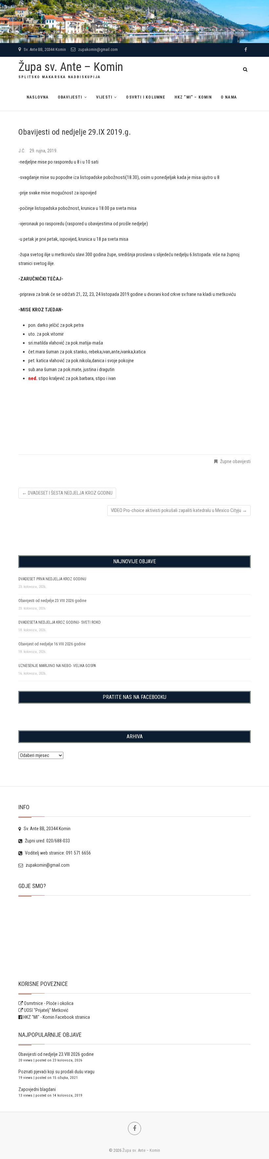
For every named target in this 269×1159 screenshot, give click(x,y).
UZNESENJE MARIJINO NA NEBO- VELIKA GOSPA (57, 665)
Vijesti (104, 97)
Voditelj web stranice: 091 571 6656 (57, 853)
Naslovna (38, 97)
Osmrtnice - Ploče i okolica (48, 1003)
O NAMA (229, 97)
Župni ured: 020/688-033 (47, 840)
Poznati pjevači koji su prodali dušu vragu (56, 1071)
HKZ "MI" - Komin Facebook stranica (56, 1017)
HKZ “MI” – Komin (193, 97)
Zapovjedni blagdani (37, 1089)
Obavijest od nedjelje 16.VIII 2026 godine (51, 644)
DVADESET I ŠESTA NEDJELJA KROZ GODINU (67, 493)
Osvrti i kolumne (145, 97)
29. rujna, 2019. (43, 150)
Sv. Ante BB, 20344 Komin (44, 49)
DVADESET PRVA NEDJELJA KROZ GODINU (52, 579)
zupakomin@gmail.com (97, 49)
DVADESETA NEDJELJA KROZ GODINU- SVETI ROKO (59, 622)
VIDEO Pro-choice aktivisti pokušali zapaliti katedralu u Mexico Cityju (179, 510)
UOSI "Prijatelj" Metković (45, 1010)
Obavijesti (70, 97)
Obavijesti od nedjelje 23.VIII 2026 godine (52, 600)
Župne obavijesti (235, 461)
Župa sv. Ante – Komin (70, 67)
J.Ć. (22, 150)
